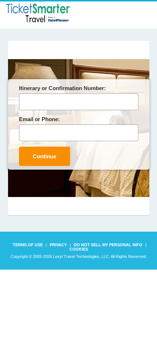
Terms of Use (28, 245)
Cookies (78, 249)
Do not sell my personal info (108, 245)
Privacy (58, 245)
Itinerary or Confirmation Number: (62, 88)
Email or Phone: (39, 119)
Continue (44, 156)
